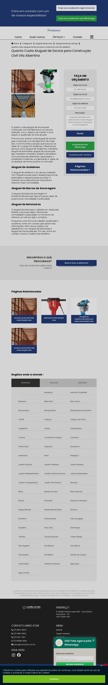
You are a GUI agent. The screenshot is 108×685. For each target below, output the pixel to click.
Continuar (54, 679)
